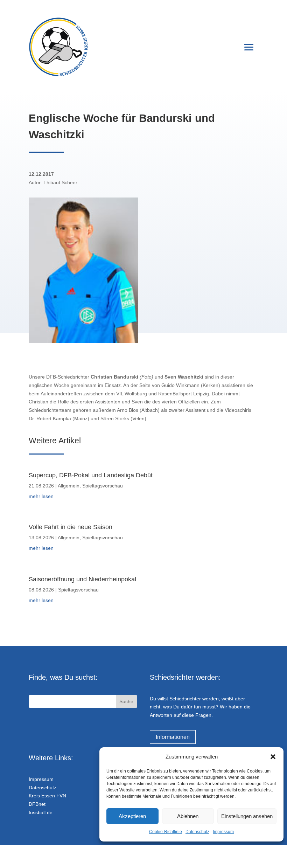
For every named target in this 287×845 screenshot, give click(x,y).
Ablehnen (187, 816)
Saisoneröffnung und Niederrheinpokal (82, 579)
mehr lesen (41, 496)
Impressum (223, 831)
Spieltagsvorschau (102, 486)
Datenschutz (197, 831)
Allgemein (68, 486)
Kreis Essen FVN (47, 795)
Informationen (173, 737)
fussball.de (40, 812)
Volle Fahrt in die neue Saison (70, 527)
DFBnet (37, 804)
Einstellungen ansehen (247, 816)
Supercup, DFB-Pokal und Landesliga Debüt (91, 475)
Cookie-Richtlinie (165, 831)
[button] (273, 756)
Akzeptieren (132, 816)
